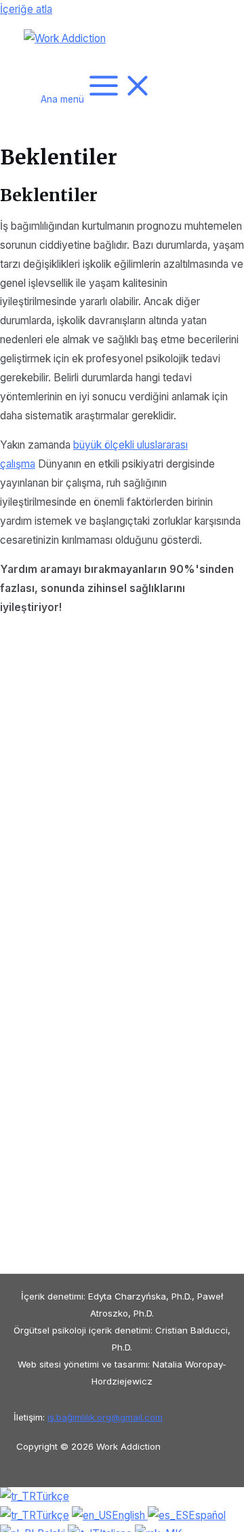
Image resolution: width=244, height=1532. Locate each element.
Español (207, 1515)
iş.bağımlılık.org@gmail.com (105, 1417)
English (130, 1515)
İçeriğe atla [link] (26, 9)
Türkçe (52, 1496)
